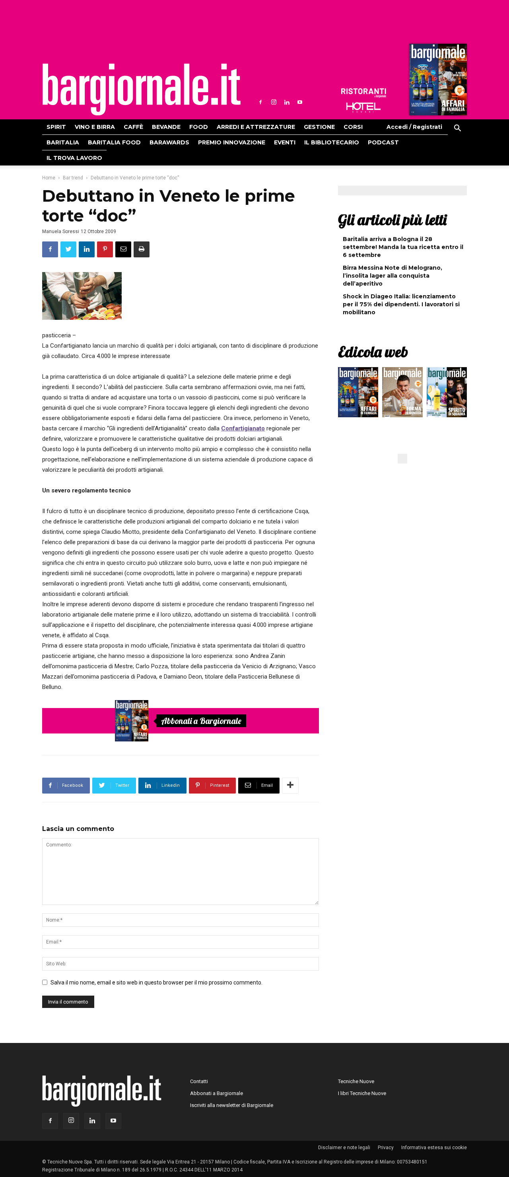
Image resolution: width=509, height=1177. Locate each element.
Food (198, 126)
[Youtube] (300, 102)
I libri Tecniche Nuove (362, 1093)
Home (48, 178)
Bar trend (73, 178)
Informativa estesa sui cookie (434, 1147)
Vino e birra (95, 126)
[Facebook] (260, 102)
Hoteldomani (363, 107)
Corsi (353, 126)
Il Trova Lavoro (74, 157)
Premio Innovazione (231, 142)
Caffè (133, 126)
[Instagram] (274, 102)
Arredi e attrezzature (256, 126)
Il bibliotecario (331, 142)
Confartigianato (243, 428)
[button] (457, 129)
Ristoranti (363, 93)
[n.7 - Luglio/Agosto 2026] (437, 81)
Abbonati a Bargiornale (201, 721)
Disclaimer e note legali (344, 1147)
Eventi (284, 142)
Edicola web (373, 351)
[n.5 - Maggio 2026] (447, 394)
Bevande (166, 126)
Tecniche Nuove (356, 1081)
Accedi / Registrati (414, 126)
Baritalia (63, 142)
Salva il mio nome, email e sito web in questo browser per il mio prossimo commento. (156, 982)
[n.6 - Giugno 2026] (402, 394)
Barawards (169, 142)
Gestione (319, 126)
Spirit (56, 126)
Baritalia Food (114, 142)
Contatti (199, 1081)
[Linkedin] (287, 102)
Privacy (386, 1147)
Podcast (383, 142)
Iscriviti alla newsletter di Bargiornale (231, 1105)
